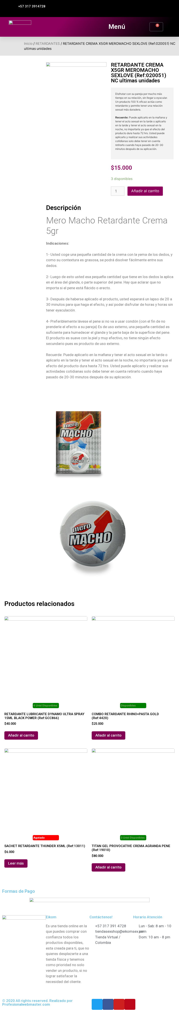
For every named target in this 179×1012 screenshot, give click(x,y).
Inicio (28, 44)
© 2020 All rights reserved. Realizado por (37, 1002)
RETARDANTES (48, 44)
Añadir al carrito (145, 191)
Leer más (16, 863)
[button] (30, 6)
